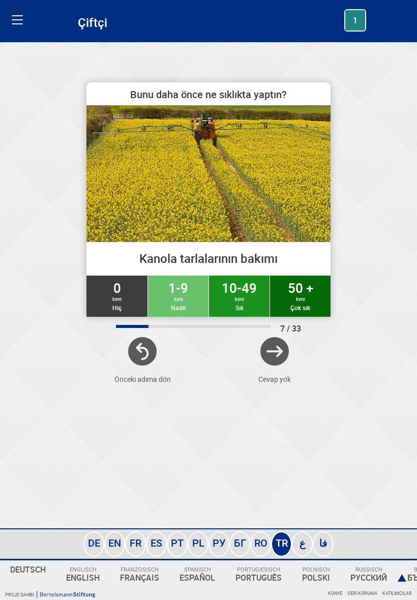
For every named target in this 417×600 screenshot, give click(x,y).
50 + (300, 295)
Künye (335, 593)
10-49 (239, 295)
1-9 (178, 295)
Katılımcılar (397, 593)
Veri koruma (362, 593)
